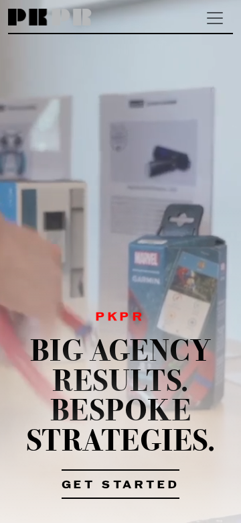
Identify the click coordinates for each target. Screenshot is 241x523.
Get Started (121, 485)
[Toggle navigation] (215, 18)
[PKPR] (50, 18)
